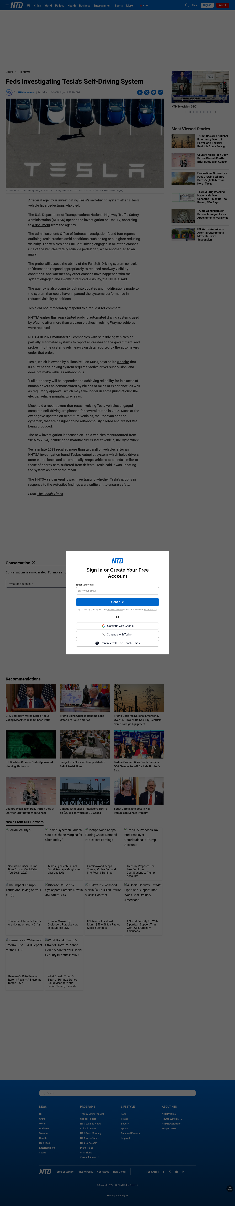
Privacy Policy (150, 609)
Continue (117, 602)
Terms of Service (115, 609)
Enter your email (85, 584)
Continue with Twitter (119, 634)
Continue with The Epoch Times (120, 643)
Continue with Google (120, 626)
